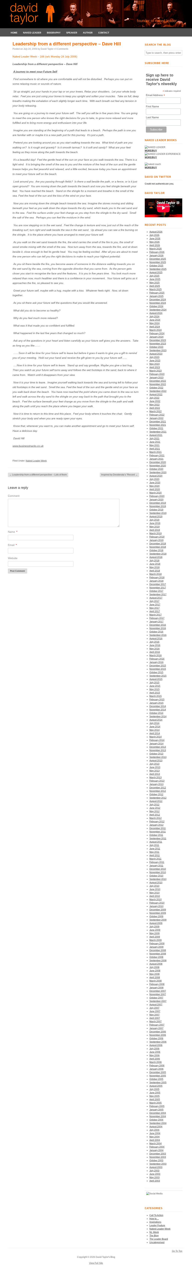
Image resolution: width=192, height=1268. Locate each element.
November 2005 (157, 1075)
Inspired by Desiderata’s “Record (119, 474)
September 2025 (157, 269)
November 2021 (157, 425)
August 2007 (155, 1004)
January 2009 (156, 947)
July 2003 (154, 1170)
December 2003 (157, 1153)
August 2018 (155, 557)
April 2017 (154, 611)
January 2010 (156, 906)
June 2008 (154, 970)
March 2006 (155, 1062)
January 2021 (156, 459)
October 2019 (156, 509)
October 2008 (156, 957)
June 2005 (154, 1092)
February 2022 (156, 415)
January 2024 (156, 337)
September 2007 (157, 1001)
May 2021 (154, 445)
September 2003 (157, 1164)
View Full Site (96, 1263)
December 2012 (157, 787)
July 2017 (154, 601)
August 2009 (155, 923)
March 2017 (155, 614)
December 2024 (157, 299)
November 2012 (157, 791)
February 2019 (156, 537)
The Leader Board (158, 1239)
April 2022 (154, 408)
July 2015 (154, 682)
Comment (14, 495)
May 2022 (154, 404)
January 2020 (156, 499)
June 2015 (154, 686)
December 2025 (157, 259)
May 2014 (154, 730)
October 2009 (156, 916)
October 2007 (156, 997)
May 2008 (154, 974)
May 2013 (154, 770)
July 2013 (154, 764)
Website (12, 558)
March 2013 (155, 777)
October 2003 (156, 1160)
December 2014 (157, 706)
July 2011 (154, 845)
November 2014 (157, 709)
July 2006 (154, 1048)
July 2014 (154, 723)
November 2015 (157, 669)
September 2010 (157, 879)
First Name (152, 106)
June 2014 (154, 726)
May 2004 (154, 1136)
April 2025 (154, 286)
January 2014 (156, 743)
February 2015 (156, 699)
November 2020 (157, 465)
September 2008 (157, 960)
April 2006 (154, 1058)
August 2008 (155, 964)
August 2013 (155, 760)
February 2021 (156, 455)
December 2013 (157, 747)
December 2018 (157, 543)
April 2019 (154, 530)
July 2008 (154, 967)
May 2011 (154, 852)
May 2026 (154, 242)
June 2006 (154, 1052)
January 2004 (156, 1150)
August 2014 (155, 720)
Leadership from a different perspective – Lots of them (38, 474)
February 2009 (156, 943)
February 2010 (156, 903)
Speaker (71, 32)
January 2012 (156, 825)
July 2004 (154, 1130)
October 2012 (156, 794)
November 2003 (157, 1157)
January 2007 (156, 1028)
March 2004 (155, 1143)
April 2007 (154, 1018)
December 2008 (157, 950)
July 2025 (154, 276)
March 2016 (155, 655)
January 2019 (156, 540)
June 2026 (154, 238)
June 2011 (154, 848)
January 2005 (156, 1109)
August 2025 (155, 272)
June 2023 (154, 360)
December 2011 (157, 828)
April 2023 (154, 367)
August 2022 (155, 394)
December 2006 (157, 1031)
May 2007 (154, 1014)
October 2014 (156, 713)
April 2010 (154, 896)
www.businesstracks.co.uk (28, 445)
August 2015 (155, 679)
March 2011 (155, 859)
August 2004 (155, 1126)
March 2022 (155, 411)
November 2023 (157, 343)
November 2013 (157, 750)
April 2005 (154, 1099)
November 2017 (157, 587)
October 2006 (156, 1038)
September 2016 (157, 635)
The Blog (154, 1235)
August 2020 (155, 476)
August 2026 (155, 231)
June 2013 (154, 767)
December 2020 (157, 462)
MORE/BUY (151, 167)
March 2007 (155, 1021)
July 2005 (154, 1089)
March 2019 (155, 533)
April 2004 (154, 1140)
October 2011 (156, 835)
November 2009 (157, 913)
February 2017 (156, 618)
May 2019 (154, 526)
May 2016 (154, 648)
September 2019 (157, 513)
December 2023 (157, 340)
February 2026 (156, 252)
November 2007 (157, 994)
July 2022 (154, 398)
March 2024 (155, 330)
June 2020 (154, 482)
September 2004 (157, 1123)
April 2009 (154, 936)
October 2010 (156, 875)
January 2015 (156, 703)
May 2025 (154, 282)
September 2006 (157, 1042)
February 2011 (156, 862)
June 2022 (154, 401)
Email (12, 544)
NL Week (154, 1232)
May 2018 (154, 567)
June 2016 (154, 645)
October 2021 (156, 428)
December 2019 (157, 503)
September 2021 (157, 431)
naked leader (32, 32)
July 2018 (154, 560)
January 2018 (156, 581)
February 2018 (156, 577)
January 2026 (156, 255)
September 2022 (157, 391)
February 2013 (156, 781)
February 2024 (156, 333)
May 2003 (154, 1177)
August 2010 (155, 882)
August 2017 (155, 598)
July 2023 (154, 357)
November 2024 (157, 303)
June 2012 (154, 808)
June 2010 (154, 889)
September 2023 (157, 350)
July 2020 (154, 479)
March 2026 (155, 248)
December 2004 (157, 1113)
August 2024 (155, 313)
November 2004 (157, 1116)
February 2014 (156, 740)
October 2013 (156, 753)
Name (12, 531)
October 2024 (156, 306)
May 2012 (154, 811)
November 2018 (157, 547)
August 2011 (155, 842)
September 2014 (157, 716)
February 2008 (156, 984)
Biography (54, 32)
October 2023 (156, 347)
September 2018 (157, 553)
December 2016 (157, 625)
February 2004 (156, 1147)
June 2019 (154, 523)
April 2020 (154, 489)
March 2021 (155, 452)
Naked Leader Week (36, 460)
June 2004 (154, 1133)
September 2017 (157, 594)
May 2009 (154, 933)
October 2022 (156, 387)
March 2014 (155, 736)
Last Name (152, 117)
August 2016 (155, 638)
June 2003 (154, 1174)
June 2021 (154, 442)
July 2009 (154, 926)
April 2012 (154, 814)
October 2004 (156, 1119)
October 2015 (156, 672)
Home (14, 32)
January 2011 (156, 865)
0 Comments (61, 49)
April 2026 (154, 245)
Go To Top (177, 1251)
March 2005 (155, 1103)
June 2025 (154, 279)
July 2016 (154, 642)
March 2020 (155, 492)
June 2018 (154, 564)
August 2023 (155, 353)
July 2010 (154, 886)
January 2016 (156, 662)
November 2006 (157, 1035)
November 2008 (157, 953)
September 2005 (157, 1082)
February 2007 (156, 1025)
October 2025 (156, 265)
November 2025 (157, 262)
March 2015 (155, 696)
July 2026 (154, 235)
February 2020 (156, 496)
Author (88, 32)
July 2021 (154, 438)
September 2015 (157, 675)
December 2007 (157, 991)
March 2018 (155, 574)
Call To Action (156, 1215)
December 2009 (157, 909)
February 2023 (156, 374)
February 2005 (156, 1106)
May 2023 (154, 364)
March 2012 (155, 818)
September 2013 (157, 757)
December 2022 (157, 381)
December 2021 (157, 421)
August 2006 (155, 1045)
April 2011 (154, 855)
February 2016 (156, 659)
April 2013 (154, 774)
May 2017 (154, 608)
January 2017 (156, 621)
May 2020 (154, 486)
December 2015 (157, 665)
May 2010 (154, 892)
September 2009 (157, 920)
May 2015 (154, 689)
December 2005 (157, 1072)
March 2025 (155, 289)
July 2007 (154, 1008)
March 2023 (155, 370)
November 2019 (157, 506)
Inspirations (155, 1222)
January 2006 (156, 1069)
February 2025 (156, 292)
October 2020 (156, 469)
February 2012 (156, 821)
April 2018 (154, 570)
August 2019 (155, 516)
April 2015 (154, 692)
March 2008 (155, 981)
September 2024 (157, 309)
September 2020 (157, 472)
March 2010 (155, 899)
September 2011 (157, 838)
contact (103, 32)
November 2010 (157, 872)
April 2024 (154, 326)
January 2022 (156, 418)
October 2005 (156, 1079)
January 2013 (156, 784)
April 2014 (154, 733)
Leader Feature (157, 1225)
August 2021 (155, 435)
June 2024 (154, 320)
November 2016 (157, 628)
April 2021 (154, 448)
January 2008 (156, 987)
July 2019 (154, 520)
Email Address (155, 95)
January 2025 (156, 296)
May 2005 (154, 1096)
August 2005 (155, 1086)
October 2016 (156, 631)
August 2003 (155, 1167)
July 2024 (154, 316)
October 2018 (156, 550)
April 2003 (154, 1180)
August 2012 (155, 801)
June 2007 (154, 1011)
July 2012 (154, 804)
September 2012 (157, 798)
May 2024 (154, 323)
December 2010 (157, 869)
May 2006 (154, 1055)
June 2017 (154, 604)
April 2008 (154, 977)
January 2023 (156, 377)
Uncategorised (156, 1242)
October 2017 (156, 591)
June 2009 (154, 930)
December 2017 (157, 584)
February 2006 (156, 1065)
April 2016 (154, 652)
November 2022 (157, 384)
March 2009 (155, 940)
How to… (154, 1218)
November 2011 (157, 831)
